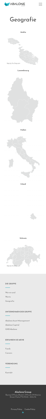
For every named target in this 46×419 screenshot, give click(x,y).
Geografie (9, 301)
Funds (7, 348)
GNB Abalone (11, 329)
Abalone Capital (12, 324)
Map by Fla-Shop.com (13, 63)
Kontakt (9, 372)
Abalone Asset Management (17, 320)
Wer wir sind (10, 292)
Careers (8, 352)
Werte (8, 296)
